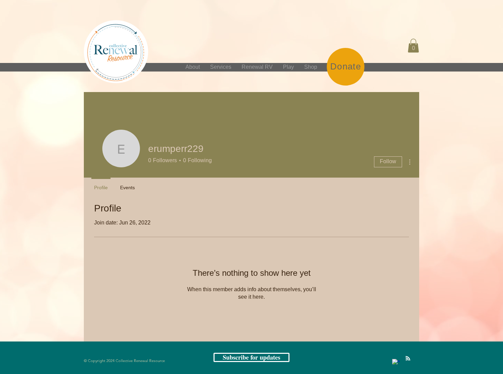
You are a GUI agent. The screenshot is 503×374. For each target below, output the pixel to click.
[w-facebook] (396, 362)
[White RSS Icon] (408, 358)
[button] (413, 46)
